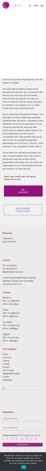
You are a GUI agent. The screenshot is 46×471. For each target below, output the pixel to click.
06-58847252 (13, 313)
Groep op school (10, 435)
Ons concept (8, 370)
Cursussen (7, 357)
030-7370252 (11, 265)
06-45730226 (14, 325)
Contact (6, 377)
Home (5, 354)
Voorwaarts (7, 322)
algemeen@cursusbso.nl (13, 272)
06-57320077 (11, 269)
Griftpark (6, 334)
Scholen (6, 367)
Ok (23, 467)
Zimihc (5, 310)
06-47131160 (13, 337)
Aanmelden (7, 380)
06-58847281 (13, 301)
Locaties (6, 364)
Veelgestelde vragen (11, 374)
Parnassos (7, 298)
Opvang (6, 361)
